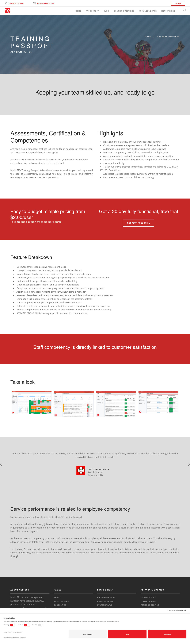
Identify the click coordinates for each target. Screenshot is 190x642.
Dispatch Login (105, 601)
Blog (106, 11)
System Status (104, 605)
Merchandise (168, 11)
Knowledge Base (148, 11)
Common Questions (124, 11)
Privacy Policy (148, 601)
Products (91, 11)
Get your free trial (138, 223)
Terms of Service (150, 605)
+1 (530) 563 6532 (16, 3)
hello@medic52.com (45, 3)
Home (78, 11)
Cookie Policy (148, 597)
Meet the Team (61, 601)
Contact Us (60, 605)
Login (178, 3)
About (57, 597)
